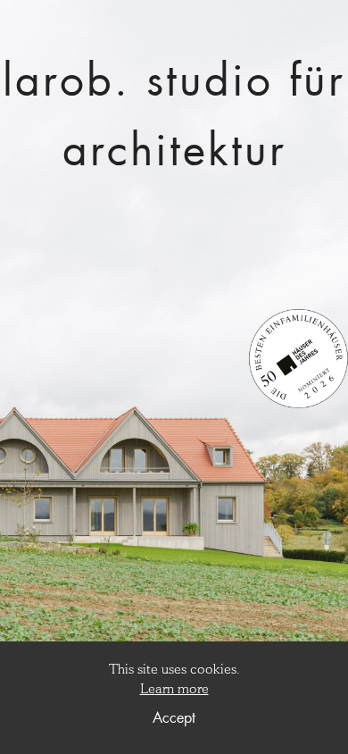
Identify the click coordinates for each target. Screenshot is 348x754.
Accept (174, 717)
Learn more (174, 688)
